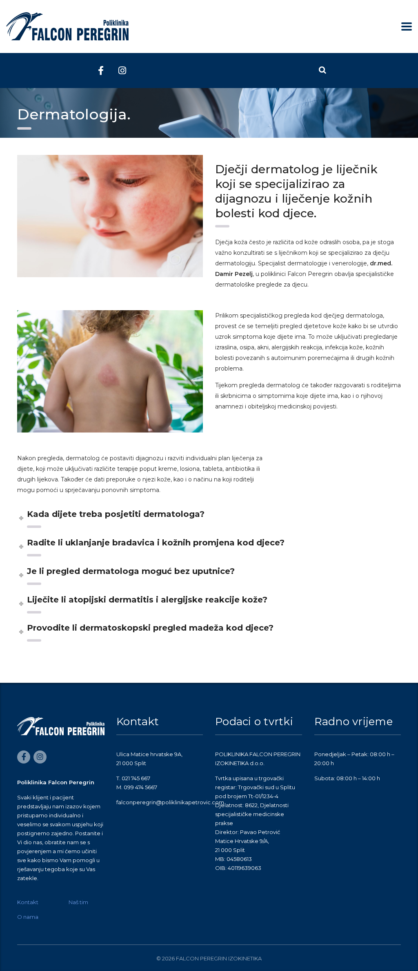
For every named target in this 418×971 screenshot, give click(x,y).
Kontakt (27, 902)
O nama (27, 917)
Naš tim (78, 902)
